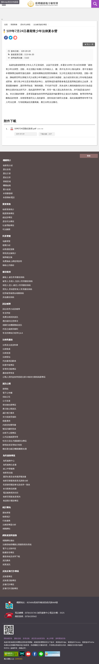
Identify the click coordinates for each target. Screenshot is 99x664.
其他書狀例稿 (8, 297)
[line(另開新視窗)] (41, 654)
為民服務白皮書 (9, 465)
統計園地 (6, 507)
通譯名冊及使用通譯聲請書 (14, 477)
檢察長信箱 (8, 473)
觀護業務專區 (8, 213)
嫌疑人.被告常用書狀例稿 (13, 277)
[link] (6, 38)
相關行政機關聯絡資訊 (12, 325)
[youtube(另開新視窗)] (28, 654)
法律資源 (6, 353)
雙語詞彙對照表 (9, 429)
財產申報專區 (8, 365)
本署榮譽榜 (8, 193)
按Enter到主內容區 (9, 2)
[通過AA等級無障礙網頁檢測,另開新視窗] (11, 654)
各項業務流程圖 (9, 489)
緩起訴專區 (7, 217)
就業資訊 (6, 565)
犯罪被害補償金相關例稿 (13, 293)
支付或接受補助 (9, 417)
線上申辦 (50, 638)
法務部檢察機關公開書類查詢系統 (17, 545)
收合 (88, 156)
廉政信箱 (17, 638)
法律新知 (6, 357)
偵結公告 (6, 397)
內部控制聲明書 (9, 425)
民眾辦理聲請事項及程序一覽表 (16, 485)
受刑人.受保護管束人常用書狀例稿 (17, 289)
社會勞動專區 (8, 225)
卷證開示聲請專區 (10, 501)
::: (2, 19)
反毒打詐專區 (8, 585)
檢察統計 (6, 517)
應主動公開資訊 (9, 409)
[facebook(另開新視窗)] (34, 654)
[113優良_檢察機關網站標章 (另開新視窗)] (52, 654)
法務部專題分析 (9, 525)
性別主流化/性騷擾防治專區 (15, 441)
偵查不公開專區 (9, 433)
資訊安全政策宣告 (38, 638)
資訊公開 (6, 384)
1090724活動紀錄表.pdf (28, 129)
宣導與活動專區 (9, 369)
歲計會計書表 (8, 413)
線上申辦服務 (9, 469)
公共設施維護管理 (10, 437)
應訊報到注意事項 (10, 321)
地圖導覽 (6, 241)
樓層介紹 (6, 245)
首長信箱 (26, 638)
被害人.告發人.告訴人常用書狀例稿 (18, 281)
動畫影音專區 (8, 553)
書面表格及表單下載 (11, 557)
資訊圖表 (6, 561)
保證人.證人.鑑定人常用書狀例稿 (17, 285)
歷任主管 (7, 174)
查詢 (95, 4)
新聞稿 (5, 389)
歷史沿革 (7, 178)
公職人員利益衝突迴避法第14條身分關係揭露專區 (24, 377)
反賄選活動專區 (9, 581)
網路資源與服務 (9, 535)
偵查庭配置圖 (8, 249)
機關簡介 (7, 160)
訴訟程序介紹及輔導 (11, 309)
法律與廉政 (7, 340)
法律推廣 (6, 349)
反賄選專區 (7, 577)
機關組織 (7, 185)
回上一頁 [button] (90, 44)
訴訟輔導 (6, 304)
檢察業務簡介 (8, 209)
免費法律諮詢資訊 (10, 317)
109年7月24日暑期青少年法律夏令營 (31, 31)
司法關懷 (6, 229)
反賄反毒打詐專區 (10, 571)
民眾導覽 (6, 236)
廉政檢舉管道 (8, 373)
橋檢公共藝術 (8, 265)
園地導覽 (6, 513)
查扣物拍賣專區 (9, 405)
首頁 (6, 25)
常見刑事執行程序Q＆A (13, 333)
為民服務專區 (9, 456)
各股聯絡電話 (9, 197)
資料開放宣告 (60, 638)
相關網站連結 (8, 541)
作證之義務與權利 (10, 329)
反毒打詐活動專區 (10, 589)
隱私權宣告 (8, 638)
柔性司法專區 (25, 25)
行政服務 (6, 521)
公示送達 (6, 401)
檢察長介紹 (8, 166)
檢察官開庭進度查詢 (11, 497)
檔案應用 (6, 421)
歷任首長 (7, 170)
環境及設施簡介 (9, 253)
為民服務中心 (9, 461)
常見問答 (6, 313)
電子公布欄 (7, 393)
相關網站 (6, 529)
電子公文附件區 (9, 549)
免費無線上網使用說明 (12, 261)
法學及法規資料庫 (10, 345)
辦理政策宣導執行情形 (12, 445)
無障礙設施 (7, 257)
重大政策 (7, 189)
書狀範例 (6, 272)
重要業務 (14, 25)
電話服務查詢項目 (10, 493)
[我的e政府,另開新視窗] (22, 654)
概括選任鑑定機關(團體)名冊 (15, 449)
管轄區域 (7, 181)
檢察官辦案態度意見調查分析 (15, 481)
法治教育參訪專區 (40, 25)
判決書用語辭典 (9, 361)
